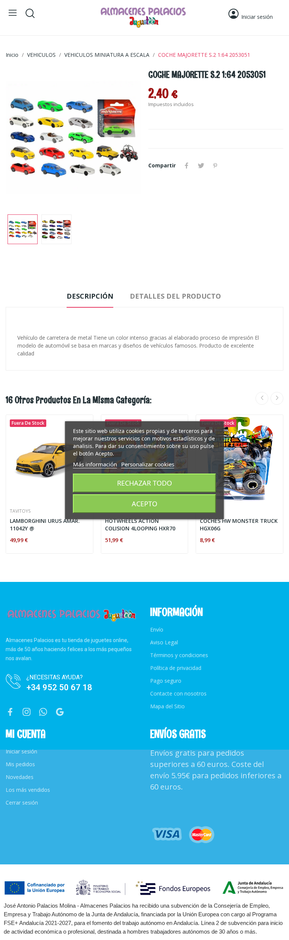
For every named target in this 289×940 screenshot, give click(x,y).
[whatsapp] (43, 712)
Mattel (208, 511)
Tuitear (201, 165)
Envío (156, 629)
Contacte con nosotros (178, 693)
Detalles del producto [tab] (175, 296)
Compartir (186, 165)
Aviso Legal (164, 642)
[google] (59, 712)
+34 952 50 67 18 (59, 687)
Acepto (144, 503)
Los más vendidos (28, 789)
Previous (23, 138)
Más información (95, 464)
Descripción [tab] (90, 296)
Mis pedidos (20, 764)
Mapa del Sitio (167, 706)
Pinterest (215, 165)
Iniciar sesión (21, 751)
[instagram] (26, 712)
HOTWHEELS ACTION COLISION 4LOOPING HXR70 (140, 524)
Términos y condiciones (179, 655)
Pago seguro (165, 680)
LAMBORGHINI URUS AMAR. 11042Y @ (45, 524)
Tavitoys (20, 511)
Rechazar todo (144, 482)
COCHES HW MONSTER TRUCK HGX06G (239, 524)
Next (123, 138)
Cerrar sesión (22, 802)
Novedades (19, 777)
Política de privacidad (175, 667)
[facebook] (10, 712)
